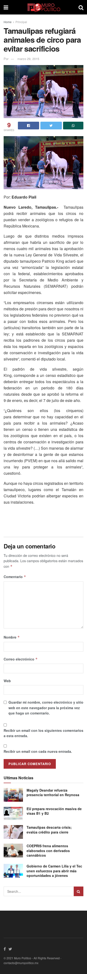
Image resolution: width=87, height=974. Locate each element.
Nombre (12, 637)
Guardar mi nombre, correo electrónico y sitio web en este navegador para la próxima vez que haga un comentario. (45, 707)
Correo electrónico (21, 659)
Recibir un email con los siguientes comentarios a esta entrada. (43, 733)
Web (7, 680)
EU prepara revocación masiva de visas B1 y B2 (54, 811)
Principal (21, 22)
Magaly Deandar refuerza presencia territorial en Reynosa (53, 792)
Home (8, 22)
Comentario (15, 576)
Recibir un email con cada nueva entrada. (38, 751)
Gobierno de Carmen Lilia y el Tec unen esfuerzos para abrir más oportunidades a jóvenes (54, 871)
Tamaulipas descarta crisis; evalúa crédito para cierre (49, 829)
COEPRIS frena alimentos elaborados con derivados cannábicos (48, 850)
